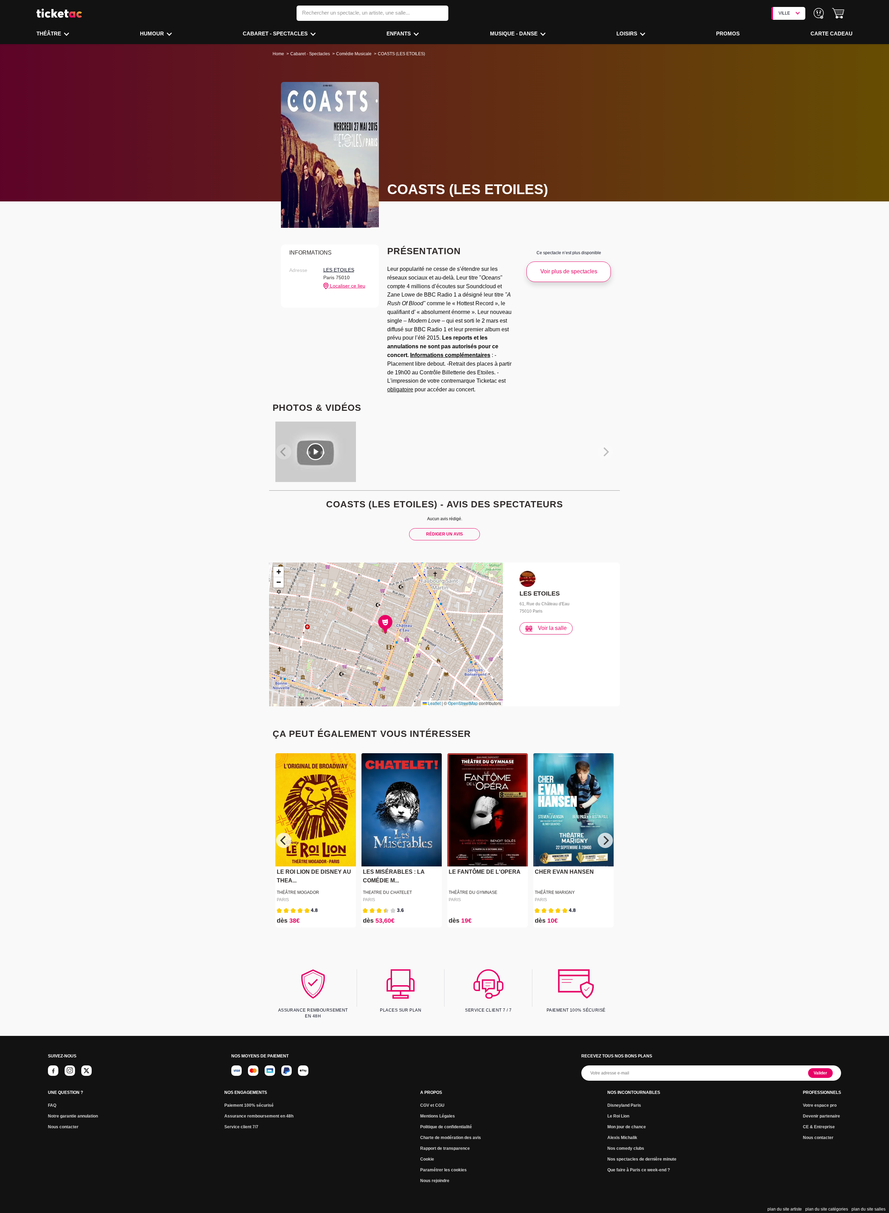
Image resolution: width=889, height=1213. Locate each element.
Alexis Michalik (622, 1137)
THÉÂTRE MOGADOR (298, 892)
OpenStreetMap (463, 703)
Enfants (399, 33)
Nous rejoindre (434, 1180)
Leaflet (434, 703)
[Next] (605, 840)
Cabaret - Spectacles (276, 33)
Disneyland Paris (624, 1105)
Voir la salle (552, 628)
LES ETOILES (338, 270)
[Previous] (283, 840)
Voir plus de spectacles (568, 271)
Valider (820, 1073)
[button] (838, 13)
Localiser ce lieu (347, 286)
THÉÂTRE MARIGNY (555, 892)
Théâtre (49, 33)
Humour (152, 33)
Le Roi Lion (618, 1116)
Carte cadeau (832, 33)
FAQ (52, 1105)
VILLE (784, 13)
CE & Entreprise (819, 1126)
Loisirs (627, 33)
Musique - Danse (514, 33)
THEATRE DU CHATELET (387, 892)
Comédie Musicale (354, 53)
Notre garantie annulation (73, 1116)
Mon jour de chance (626, 1126)
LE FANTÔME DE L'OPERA (485, 872)
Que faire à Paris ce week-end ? (638, 1170)
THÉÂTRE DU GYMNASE (473, 892)
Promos (728, 33)
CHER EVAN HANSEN (564, 872)
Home (278, 53)
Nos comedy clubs (625, 1148)
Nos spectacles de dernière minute (641, 1159)
